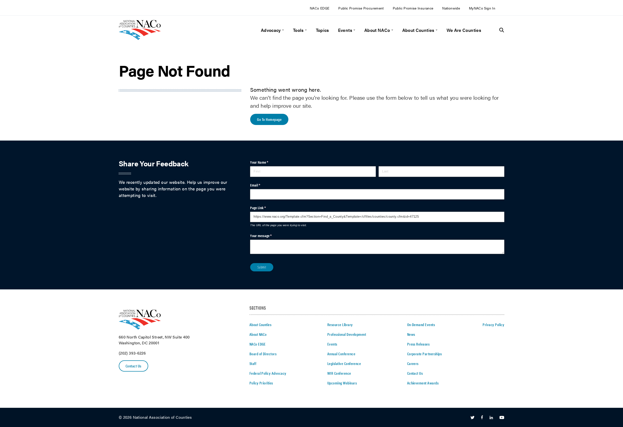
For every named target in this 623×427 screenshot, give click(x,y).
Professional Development (346, 334)
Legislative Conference (344, 363)
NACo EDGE (319, 8)
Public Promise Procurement (361, 8)
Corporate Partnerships (424, 353)
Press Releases (418, 344)
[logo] (140, 38)
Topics (322, 30)
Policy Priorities (261, 383)
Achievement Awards (423, 383)
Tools (298, 30)
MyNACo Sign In (482, 8)
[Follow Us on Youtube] (501, 417)
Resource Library (340, 324)
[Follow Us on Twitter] (472, 417)
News (411, 334)
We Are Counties (464, 30)
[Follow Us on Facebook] (482, 417)
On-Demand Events (421, 324)
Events (345, 30)
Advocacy (271, 30)
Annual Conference (341, 353)
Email (261, 185)
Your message (267, 235)
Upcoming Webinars (342, 383)
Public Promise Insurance (413, 8)
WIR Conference (339, 373)
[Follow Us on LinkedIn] (491, 417)
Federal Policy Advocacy (267, 373)
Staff (252, 363)
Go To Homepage (269, 119)
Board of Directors (263, 353)
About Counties (418, 30)
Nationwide (451, 8)
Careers (413, 363)
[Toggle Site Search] (501, 30)
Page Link (264, 207)
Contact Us (133, 366)
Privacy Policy (493, 324)
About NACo (377, 30)
